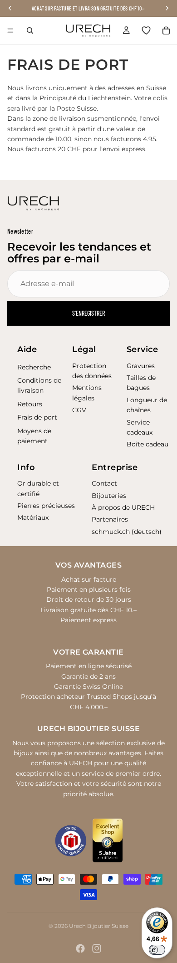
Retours (29, 404)
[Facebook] (80, 948)
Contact (104, 483)
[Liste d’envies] (146, 30)
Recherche (34, 367)
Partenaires (110, 519)
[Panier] (166, 30)
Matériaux (33, 517)
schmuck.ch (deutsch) (127, 532)
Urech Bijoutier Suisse (98, 925)
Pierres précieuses (46, 506)
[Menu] (10, 30)
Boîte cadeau (147, 444)
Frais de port (37, 417)
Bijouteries (109, 496)
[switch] (157, 950)
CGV (79, 410)
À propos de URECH (123, 507)
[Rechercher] (30, 30)
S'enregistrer (88, 313)
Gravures (141, 366)
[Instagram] (96, 948)
